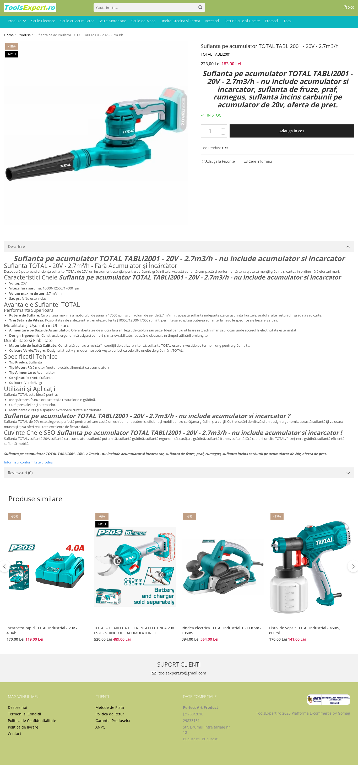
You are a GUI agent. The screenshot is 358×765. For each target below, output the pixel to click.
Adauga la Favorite (219, 161)
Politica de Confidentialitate (32, 720)
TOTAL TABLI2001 (216, 54)
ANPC (100, 727)
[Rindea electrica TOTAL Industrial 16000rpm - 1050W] (223, 567)
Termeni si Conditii (24, 713)
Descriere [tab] (16, 246)
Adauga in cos (291, 130)
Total (287, 20)
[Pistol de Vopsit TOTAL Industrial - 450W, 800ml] (310, 567)
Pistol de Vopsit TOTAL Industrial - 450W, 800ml (304, 630)
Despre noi (17, 707)
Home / (10, 35)
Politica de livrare (23, 727)
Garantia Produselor (113, 720)
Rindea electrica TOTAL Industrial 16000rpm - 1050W (222, 630)
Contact (14, 733)
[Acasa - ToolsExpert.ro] (30, 7)
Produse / (26, 35)
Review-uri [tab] (20, 472)
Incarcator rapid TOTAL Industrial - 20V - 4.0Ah (42, 630)
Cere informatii (260, 161)
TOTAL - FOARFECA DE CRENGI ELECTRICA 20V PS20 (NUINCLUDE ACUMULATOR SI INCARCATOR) (134, 630)
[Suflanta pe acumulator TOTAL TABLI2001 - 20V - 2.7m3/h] (96, 133)
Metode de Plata (109, 707)
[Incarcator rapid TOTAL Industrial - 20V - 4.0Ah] (48, 567)
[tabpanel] (96, 133)
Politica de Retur (109, 713)
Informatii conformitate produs (28, 462)
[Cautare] (200, 7)
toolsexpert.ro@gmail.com (182, 673)
